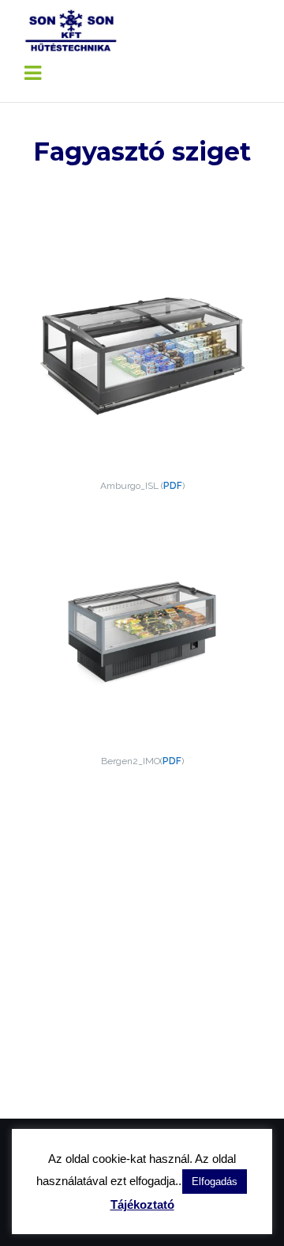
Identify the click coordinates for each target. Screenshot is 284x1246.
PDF (172, 485)
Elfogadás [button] (214, 1181)
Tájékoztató (142, 1204)
